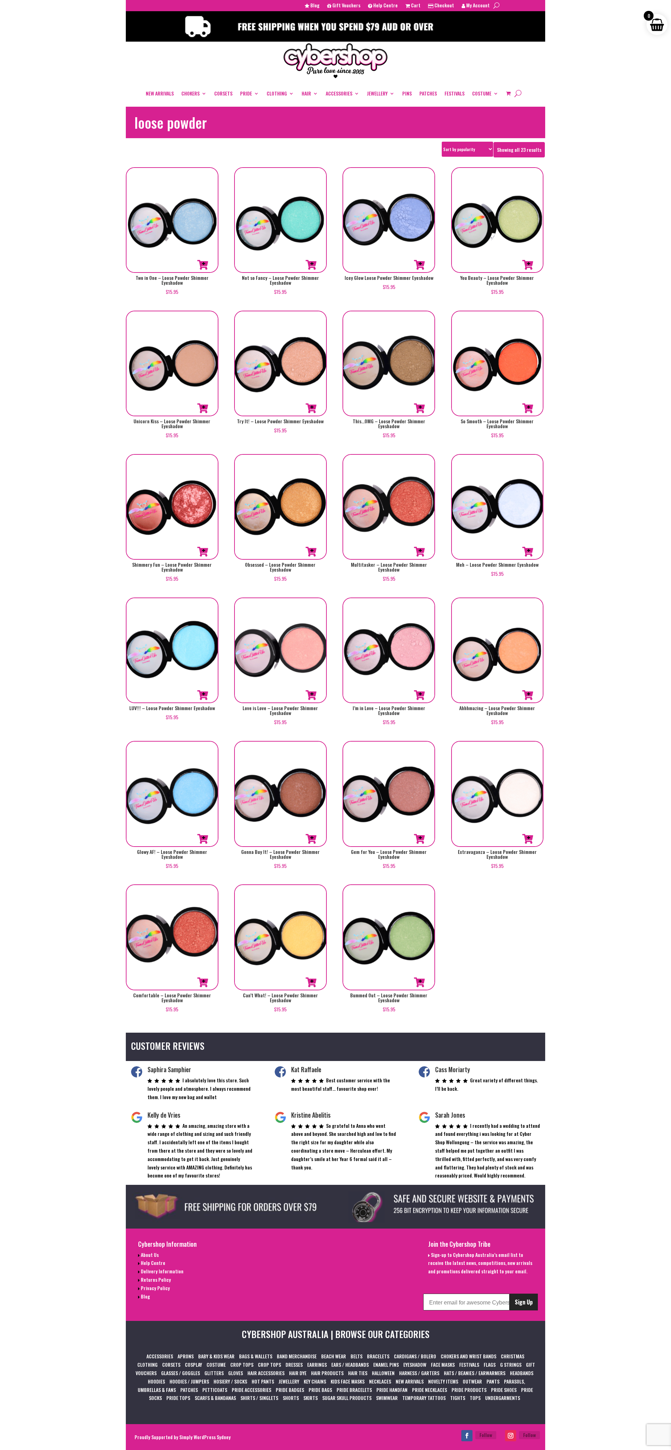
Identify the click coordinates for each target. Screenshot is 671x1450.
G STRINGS (510, 1364)
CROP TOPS (241, 1364)
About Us (149, 1254)
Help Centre (385, 6)
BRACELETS (378, 1356)
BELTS (356, 1356)
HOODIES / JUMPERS (189, 1381)
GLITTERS (214, 1373)
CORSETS (223, 93)
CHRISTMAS (512, 1356)
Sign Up (524, 1302)
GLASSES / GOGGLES (180, 1373)
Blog (314, 6)
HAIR (306, 93)
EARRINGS (317, 1364)
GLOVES (235, 1373)
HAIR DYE (297, 1373)
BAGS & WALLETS (255, 1356)
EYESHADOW (414, 1364)
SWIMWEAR (387, 1397)
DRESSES (294, 1364)
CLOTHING (277, 93)
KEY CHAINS (315, 1381)
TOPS (475, 1397)
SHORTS (291, 1397)
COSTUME (481, 93)
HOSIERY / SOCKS (230, 1381)
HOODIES (156, 1381)
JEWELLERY (377, 93)
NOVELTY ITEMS (443, 1381)
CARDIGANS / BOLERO (415, 1356)
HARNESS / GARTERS (419, 1373)
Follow (485, 1434)
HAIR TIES (357, 1373)
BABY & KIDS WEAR (216, 1356)
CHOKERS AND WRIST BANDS (468, 1356)
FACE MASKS (443, 1364)
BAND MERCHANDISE (297, 1356)
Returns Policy (155, 1279)
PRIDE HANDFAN (391, 1389)
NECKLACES (380, 1381)
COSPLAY (193, 1364)
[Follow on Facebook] (466, 1435)
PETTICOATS (214, 1389)
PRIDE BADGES (290, 1389)
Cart (415, 6)
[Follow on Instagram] (510, 1435)
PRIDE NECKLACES (429, 1389)
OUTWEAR (472, 1381)
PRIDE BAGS (320, 1389)
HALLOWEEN (383, 1373)
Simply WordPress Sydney (205, 1437)
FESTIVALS (454, 93)
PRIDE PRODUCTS (469, 1389)
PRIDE (246, 93)
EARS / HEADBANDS (350, 1364)
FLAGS (490, 1364)
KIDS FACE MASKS (348, 1381)
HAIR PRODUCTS (327, 1373)
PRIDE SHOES (504, 1389)
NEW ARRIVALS (160, 93)
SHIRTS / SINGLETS (259, 1397)
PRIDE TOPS (178, 1397)
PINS (407, 93)
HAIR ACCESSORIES (265, 1373)
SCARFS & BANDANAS (215, 1397)
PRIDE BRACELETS (354, 1389)
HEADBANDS (521, 1373)
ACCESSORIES (339, 93)
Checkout (443, 6)
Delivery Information (161, 1271)
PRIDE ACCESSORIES (251, 1389)
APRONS (186, 1356)
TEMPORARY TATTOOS (424, 1397)
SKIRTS (310, 1397)
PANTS (492, 1381)
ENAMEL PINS (386, 1364)
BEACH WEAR (333, 1356)
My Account (477, 6)
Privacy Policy (155, 1288)
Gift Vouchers (345, 6)
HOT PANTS (263, 1381)
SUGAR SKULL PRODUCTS (346, 1397)
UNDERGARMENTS (502, 1397)
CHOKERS (190, 93)
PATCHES (428, 93)
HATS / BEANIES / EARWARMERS (474, 1373)
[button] (202, 265)
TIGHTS (457, 1397)
